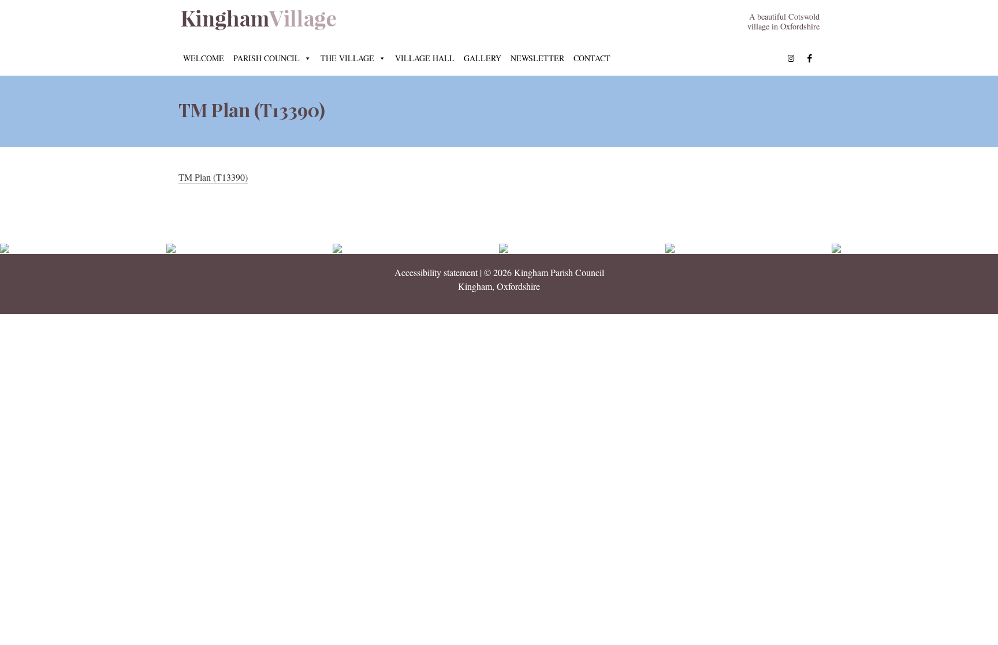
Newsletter (537, 58)
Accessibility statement (436, 272)
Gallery (482, 58)
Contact (592, 58)
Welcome (203, 58)
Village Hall (425, 58)
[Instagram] (791, 58)
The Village (347, 58)
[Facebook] (810, 58)
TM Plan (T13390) (213, 177)
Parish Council (266, 58)
